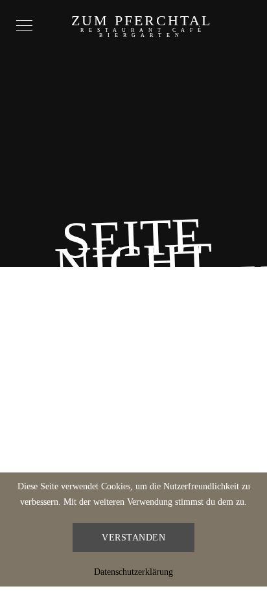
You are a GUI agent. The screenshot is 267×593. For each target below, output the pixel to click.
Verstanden (133, 537)
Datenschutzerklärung (133, 572)
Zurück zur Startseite (133, 353)
